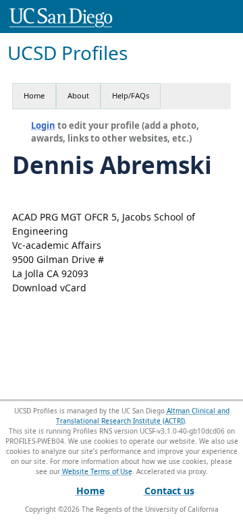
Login (43, 125)
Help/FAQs (130, 95)
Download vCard (49, 287)
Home (34, 95)
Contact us (169, 490)
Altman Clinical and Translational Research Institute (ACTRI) (143, 416)
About (78, 95)
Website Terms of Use (97, 471)
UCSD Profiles (67, 52)
